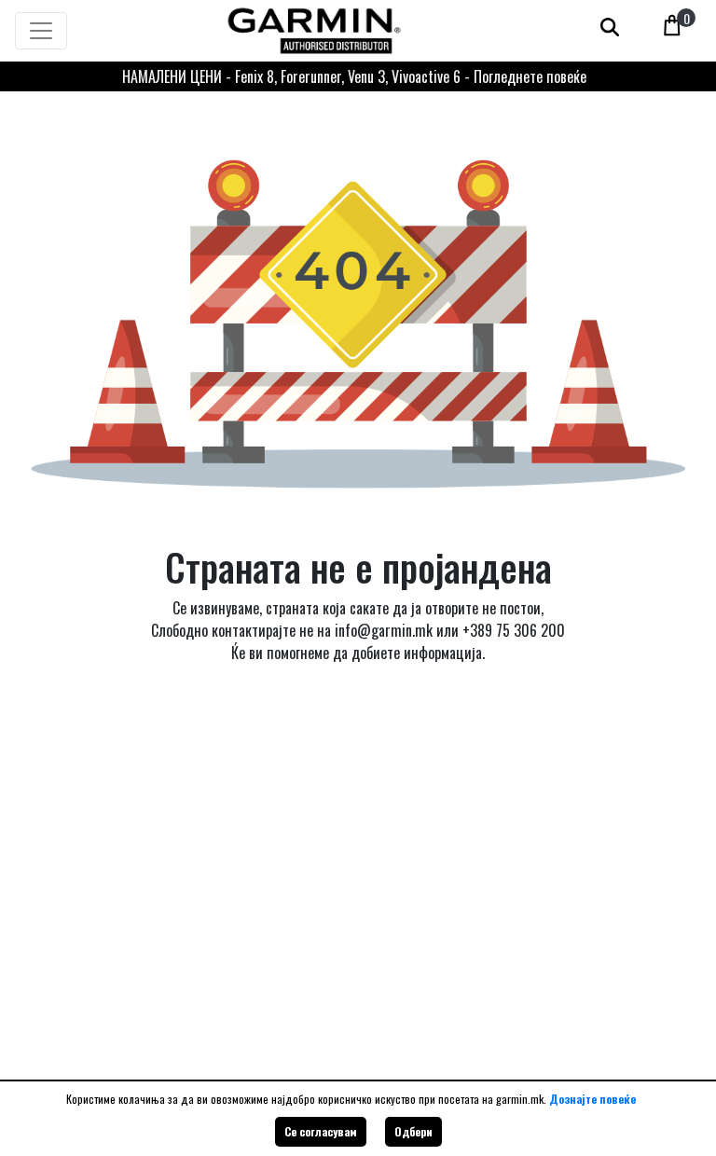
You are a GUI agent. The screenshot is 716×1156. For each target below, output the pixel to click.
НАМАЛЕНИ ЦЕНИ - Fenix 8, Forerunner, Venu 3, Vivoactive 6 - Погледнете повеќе (354, 76)
